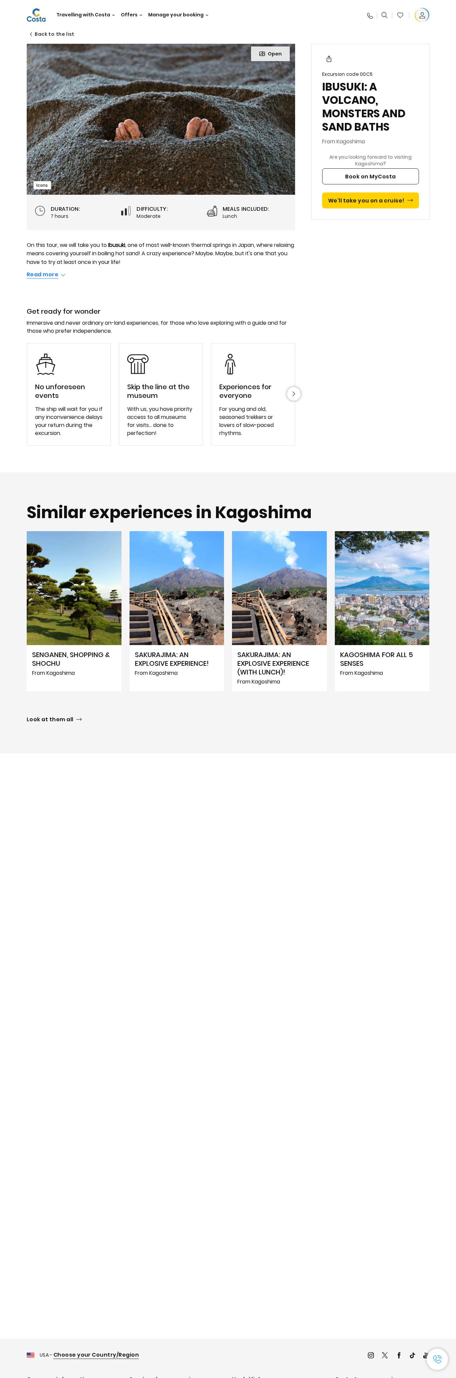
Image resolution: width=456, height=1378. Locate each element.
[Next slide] (293, 394)
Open (275, 53)
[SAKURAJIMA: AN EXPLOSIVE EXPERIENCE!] (177, 611)
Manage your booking (176, 15)
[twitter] (385, 1356)
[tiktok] (412, 1356)
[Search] (384, 15)
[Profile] (422, 15)
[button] (400, 15)
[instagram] (371, 1356)
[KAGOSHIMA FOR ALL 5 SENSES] (382, 611)
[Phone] (369, 15)
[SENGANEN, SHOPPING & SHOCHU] (74, 611)
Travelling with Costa (83, 15)
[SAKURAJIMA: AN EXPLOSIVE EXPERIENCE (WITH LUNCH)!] (279, 611)
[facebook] (399, 1356)
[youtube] (426, 1356)
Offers (129, 15)
